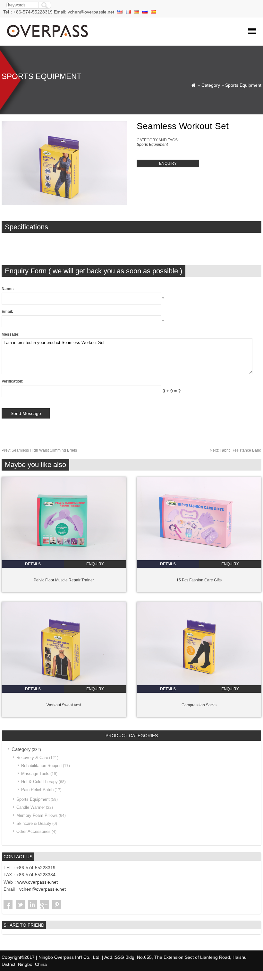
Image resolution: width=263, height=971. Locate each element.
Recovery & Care (32, 757)
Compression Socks (199, 705)
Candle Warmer (30, 807)
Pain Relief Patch (37, 789)
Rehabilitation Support (41, 765)
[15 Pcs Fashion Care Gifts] (199, 559)
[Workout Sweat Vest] (64, 684)
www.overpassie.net (37, 882)
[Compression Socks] (199, 684)
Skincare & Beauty (33, 823)
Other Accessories (33, 831)
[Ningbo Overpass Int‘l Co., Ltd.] (48, 38)
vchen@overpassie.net (42, 889)
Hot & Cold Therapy (39, 781)
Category (210, 85)
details (33, 564)
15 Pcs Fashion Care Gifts (199, 580)
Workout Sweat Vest (64, 705)
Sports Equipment (243, 85)
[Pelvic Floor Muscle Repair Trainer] (64, 559)
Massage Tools (35, 773)
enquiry (168, 163)
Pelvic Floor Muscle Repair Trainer (64, 580)
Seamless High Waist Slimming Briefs (39, 450)
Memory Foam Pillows (37, 815)
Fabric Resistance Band (235, 450)
